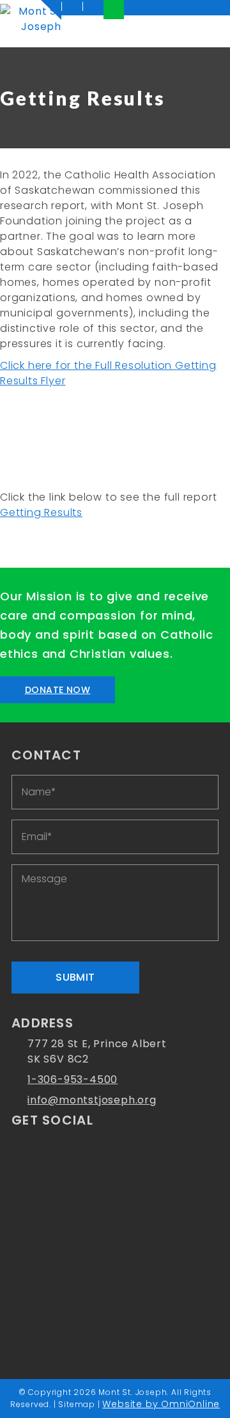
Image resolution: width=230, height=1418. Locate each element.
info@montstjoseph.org (92, 1100)
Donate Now (58, 689)
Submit (75, 977)
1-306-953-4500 (72, 1079)
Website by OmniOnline (161, 1404)
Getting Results (41, 512)
